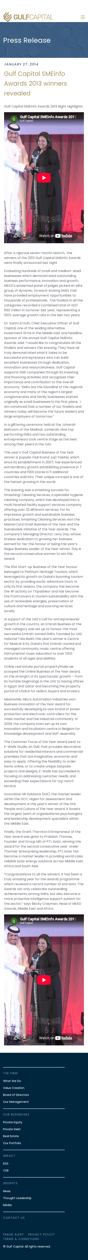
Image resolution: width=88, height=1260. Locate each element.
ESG (5, 1163)
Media (7, 1205)
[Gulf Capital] (28, 17)
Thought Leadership (17, 1198)
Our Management (16, 1102)
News (6, 1191)
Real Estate (11, 1136)
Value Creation (13, 1088)
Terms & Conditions (21, 1239)
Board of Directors (16, 1095)
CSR (6, 1170)
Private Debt (12, 1129)
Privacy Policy (41, 1234)
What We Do (12, 1081)
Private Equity (12, 1122)
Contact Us (14, 1218)
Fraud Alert (13, 1234)
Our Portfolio (12, 1143)
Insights (10, 1183)
